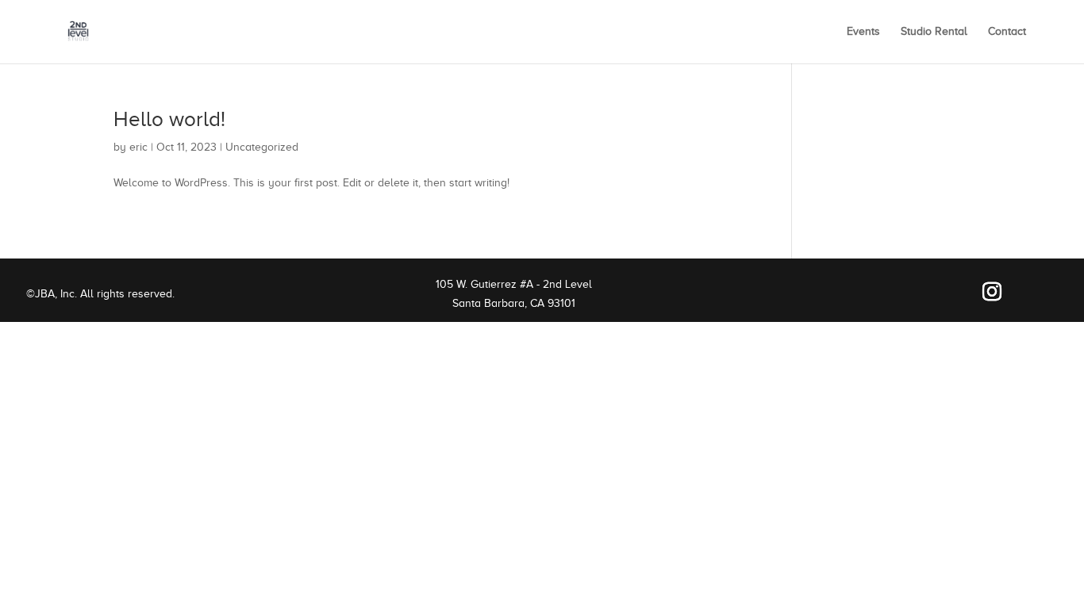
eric (138, 147)
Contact (1007, 31)
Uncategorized (261, 147)
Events (863, 31)
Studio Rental (934, 31)
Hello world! (169, 119)
